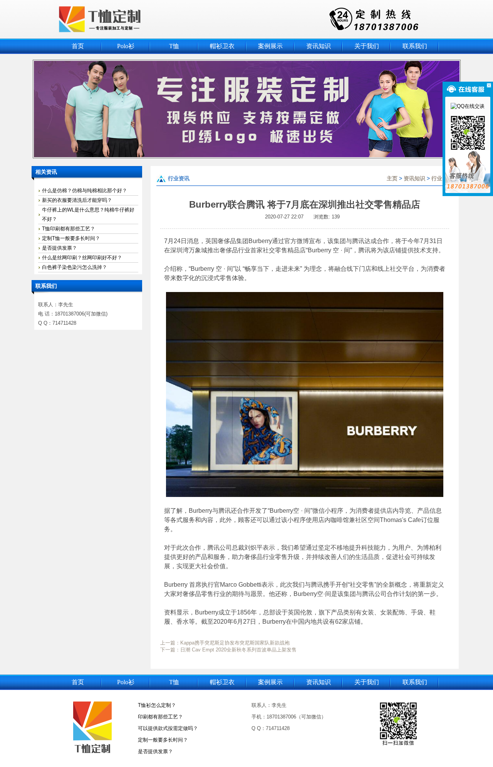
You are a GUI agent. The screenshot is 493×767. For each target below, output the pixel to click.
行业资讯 (442, 178)
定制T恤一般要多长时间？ (71, 238)
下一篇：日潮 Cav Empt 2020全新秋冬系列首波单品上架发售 (228, 650)
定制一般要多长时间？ (163, 740)
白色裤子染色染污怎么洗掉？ (74, 267)
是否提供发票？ (59, 248)
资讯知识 (414, 178)
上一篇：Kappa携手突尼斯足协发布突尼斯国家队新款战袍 (225, 643)
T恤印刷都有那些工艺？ (68, 229)
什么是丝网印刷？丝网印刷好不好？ (82, 257)
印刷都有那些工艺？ (160, 717)
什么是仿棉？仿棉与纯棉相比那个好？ (84, 190)
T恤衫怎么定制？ (157, 705)
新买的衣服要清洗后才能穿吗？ (77, 200)
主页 (392, 178)
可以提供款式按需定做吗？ (168, 728)
